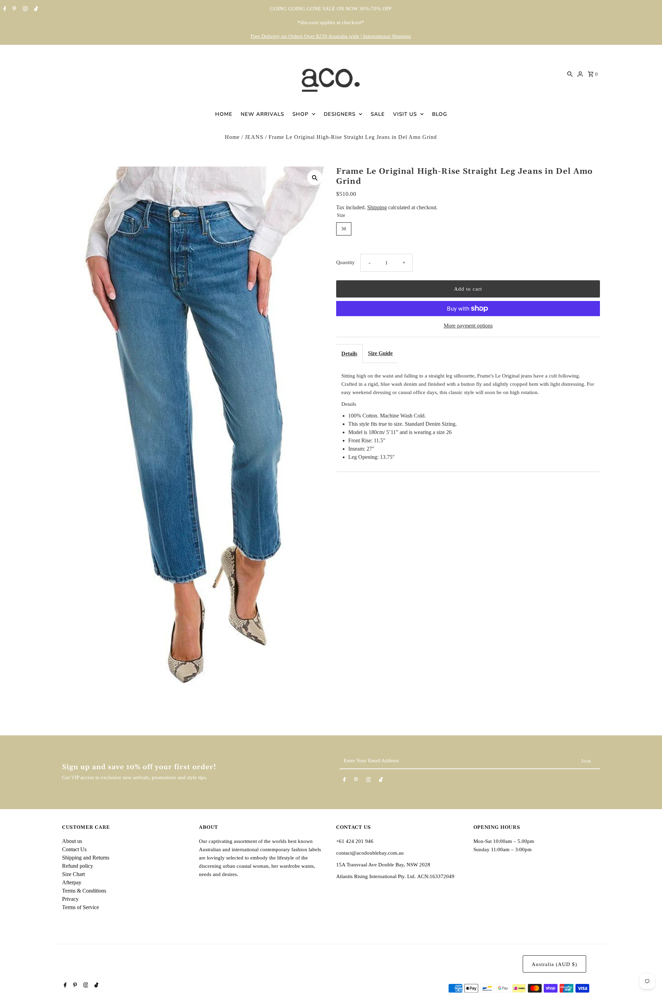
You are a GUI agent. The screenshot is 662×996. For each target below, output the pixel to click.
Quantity (345, 262)
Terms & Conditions (84, 891)
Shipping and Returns (85, 858)
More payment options (468, 326)
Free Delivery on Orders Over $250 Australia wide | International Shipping (331, 36)
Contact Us (74, 849)
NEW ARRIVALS (262, 114)
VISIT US (405, 114)
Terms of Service (80, 907)
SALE (378, 114)
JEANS (254, 137)
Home (232, 137)
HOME (223, 114)
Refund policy (77, 866)
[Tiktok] (35, 9)
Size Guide (380, 353)
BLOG (439, 114)
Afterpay (71, 882)
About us (72, 841)
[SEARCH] (569, 73)
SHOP (300, 114)
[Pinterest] (13, 9)
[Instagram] (24, 9)
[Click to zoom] (314, 177)
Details (349, 353)
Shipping (377, 207)
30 (343, 228)
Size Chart (73, 874)
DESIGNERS (339, 114)
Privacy (70, 899)
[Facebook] (4, 9)
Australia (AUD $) (554, 964)
